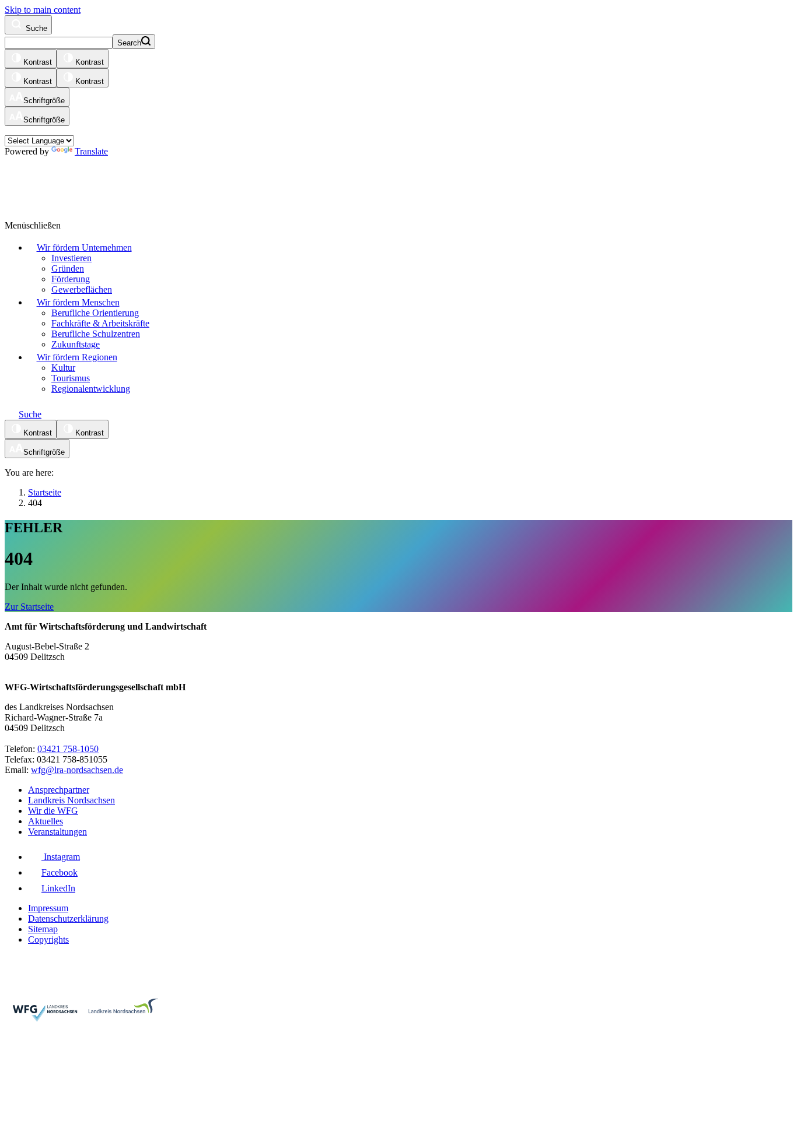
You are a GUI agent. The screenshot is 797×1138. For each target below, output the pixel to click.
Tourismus (70, 378)
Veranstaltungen (57, 832)
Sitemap (43, 929)
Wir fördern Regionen (77, 357)
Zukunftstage (75, 344)
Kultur (63, 368)
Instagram (60, 857)
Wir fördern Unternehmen (84, 247)
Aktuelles (45, 821)
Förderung (70, 279)
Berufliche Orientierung (95, 313)
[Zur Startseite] (148, 183)
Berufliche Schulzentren (95, 334)
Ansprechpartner (58, 790)
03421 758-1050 (68, 749)
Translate (91, 151)
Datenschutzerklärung (68, 918)
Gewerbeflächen (81, 289)
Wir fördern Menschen (78, 302)
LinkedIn (58, 888)
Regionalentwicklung (90, 389)
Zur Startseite (29, 607)
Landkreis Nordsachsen (71, 800)
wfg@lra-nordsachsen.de (77, 770)
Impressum (48, 908)
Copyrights (48, 939)
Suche (35, 28)
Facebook (59, 872)
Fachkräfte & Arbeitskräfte (100, 323)
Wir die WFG (53, 811)
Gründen (67, 268)
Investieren (71, 258)
